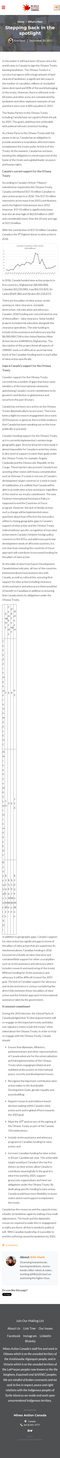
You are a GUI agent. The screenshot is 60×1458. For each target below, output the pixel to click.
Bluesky (30, 1341)
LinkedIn (45, 1336)
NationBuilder (36, 1439)
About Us (14, 1328)
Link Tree (29, 1328)
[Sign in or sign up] (57, 7)
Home (20, 21)
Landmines (12, 1245)
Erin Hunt (19, 40)
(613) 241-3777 (32, 1424)
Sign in (30, 1436)
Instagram (30, 1336)
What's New (35, 21)
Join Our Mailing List (30, 1321)
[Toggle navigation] (3, 7)
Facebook (13, 1336)
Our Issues (46, 1328)
